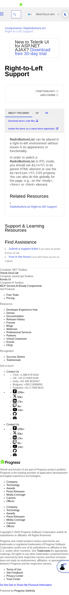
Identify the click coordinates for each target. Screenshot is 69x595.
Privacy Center (14, 576)
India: (26, 381)
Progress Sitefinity (24, 590)
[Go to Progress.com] (10, 463)
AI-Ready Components (29, 286)
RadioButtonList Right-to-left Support (33, 206)
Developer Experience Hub (21, 309)
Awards (10, 488)
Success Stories (15, 356)
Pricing (10, 298)
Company (11, 481)
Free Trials (12, 295)
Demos (10, 313)
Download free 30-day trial (32, 51)
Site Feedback (14, 572)
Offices (10, 501)
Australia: (28, 387)
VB (46, 113)
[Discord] (15, 418)
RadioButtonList (34, 28)
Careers (11, 498)
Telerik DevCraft (9, 273)
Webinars (11, 329)
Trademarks (43, 550)
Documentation (15, 316)
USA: (26, 374)
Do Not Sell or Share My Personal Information (26, 585)
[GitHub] (15, 414)
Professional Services (18, 332)
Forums (10, 322)
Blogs (9, 325)
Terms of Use (13, 569)
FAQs (9, 345)
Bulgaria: (27, 384)
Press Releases (15, 491)
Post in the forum (19, 256)
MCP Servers (7, 286)
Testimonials (13, 360)
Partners (11, 335)
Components (13, 28)
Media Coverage (15, 494)
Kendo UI (5, 279)
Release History (15, 319)
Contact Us (12, 371)
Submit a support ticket (23, 248)
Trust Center (13, 579)
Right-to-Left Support (19, 31)
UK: (26, 378)
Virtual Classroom (16, 338)
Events (10, 342)
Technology (13, 485)
